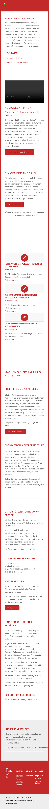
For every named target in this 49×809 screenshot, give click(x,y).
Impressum (39, 775)
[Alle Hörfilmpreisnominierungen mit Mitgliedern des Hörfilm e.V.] (24, 288)
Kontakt (19, 785)
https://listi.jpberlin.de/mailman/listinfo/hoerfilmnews (27, 747)
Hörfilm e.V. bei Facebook (17, 62)
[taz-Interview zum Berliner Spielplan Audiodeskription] (24, 317)
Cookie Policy (38, 782)
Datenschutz (39, 778)
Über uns (19, 782)
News (18, 779)
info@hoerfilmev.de (15, 58)
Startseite (19, 776)
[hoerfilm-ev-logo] (20, 5)
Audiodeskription (29, 775)
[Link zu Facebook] (41, 806)
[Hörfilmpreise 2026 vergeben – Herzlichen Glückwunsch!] (24, 257)
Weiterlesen (9, 280)
